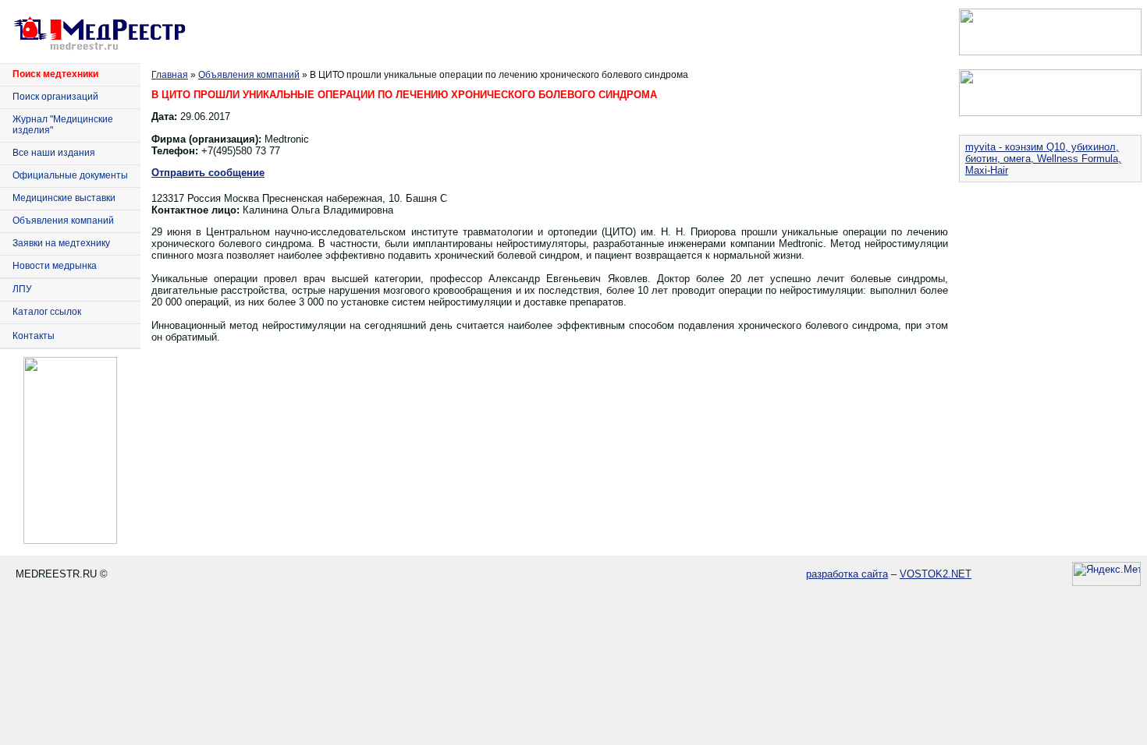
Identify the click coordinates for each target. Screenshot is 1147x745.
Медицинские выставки (63, 197)
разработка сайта (847, 574)
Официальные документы (70, 175)
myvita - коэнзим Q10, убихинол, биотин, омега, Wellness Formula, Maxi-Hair (1043, 158)
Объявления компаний (63, 220)
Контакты (33, 335)
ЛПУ (22, 289)
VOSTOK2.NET (935, 574)
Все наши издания (53, 152)
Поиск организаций (55, 96)
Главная (169, 74)
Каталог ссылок (46, 311)
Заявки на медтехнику (61, 243)
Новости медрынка (54, 265)
